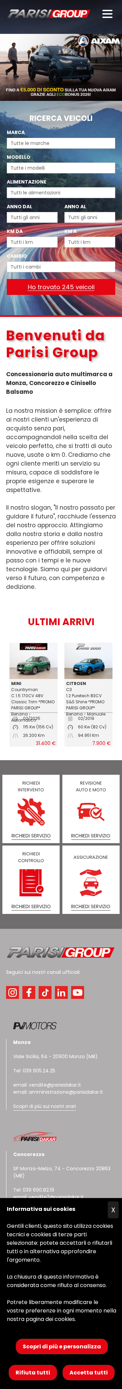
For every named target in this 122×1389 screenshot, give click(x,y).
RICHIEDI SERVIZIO (31, 835)
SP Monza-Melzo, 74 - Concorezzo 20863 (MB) (61, 1165)
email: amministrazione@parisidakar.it (58, 1092)
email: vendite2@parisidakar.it (48, 1197)
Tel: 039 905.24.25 (34, 1070)
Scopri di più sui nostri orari (44, 1106)
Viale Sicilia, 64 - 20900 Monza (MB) (55, 1056)
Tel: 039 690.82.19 (33, 1190)
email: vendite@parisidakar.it (47, 1085)
